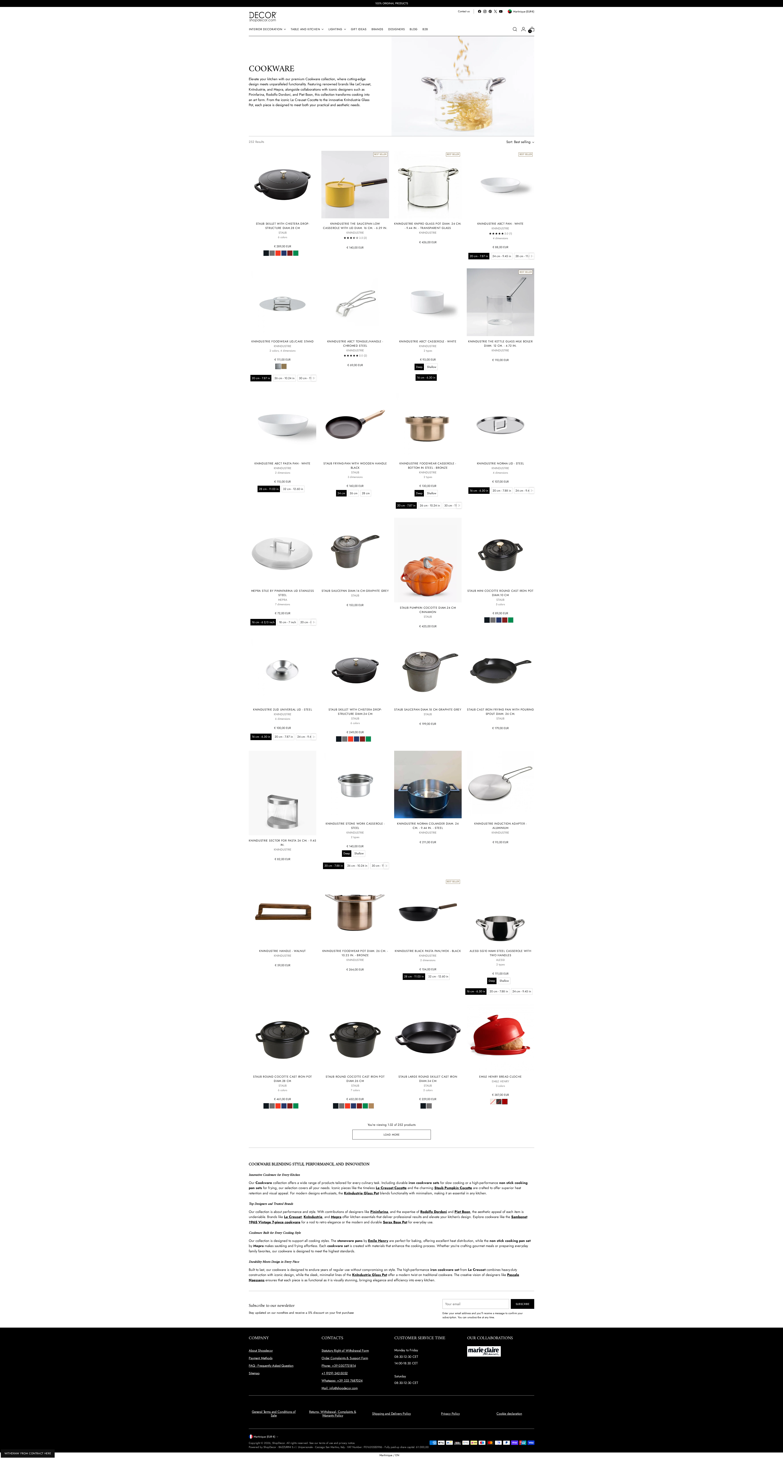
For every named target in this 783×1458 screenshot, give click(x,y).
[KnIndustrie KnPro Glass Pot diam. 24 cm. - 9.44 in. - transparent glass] (428, 184)
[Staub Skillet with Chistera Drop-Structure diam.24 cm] (355, 670)
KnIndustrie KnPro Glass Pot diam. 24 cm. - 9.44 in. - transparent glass (427, 226)
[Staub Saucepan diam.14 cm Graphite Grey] (355, 551)
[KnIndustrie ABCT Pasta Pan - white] (282, 424)
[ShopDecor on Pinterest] (490, 11)
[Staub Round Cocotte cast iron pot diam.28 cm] (282, 1037)
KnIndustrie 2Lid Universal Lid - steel (282, 709)
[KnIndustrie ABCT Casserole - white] (428, 302)
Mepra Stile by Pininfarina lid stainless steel (282, 593)
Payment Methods (260, 1358)
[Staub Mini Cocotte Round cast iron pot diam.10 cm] (500, 551)
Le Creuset (293, 1216)
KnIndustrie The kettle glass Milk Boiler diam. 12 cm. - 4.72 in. (500, 343)
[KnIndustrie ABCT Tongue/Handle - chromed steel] (355, 302)
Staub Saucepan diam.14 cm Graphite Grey (355, 591)
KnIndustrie (313, 1216)
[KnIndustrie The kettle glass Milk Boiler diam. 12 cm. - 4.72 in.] (500, 302)
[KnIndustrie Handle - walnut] (282, 912)
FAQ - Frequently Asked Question (271, 1365)
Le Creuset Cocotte (391, 1187)
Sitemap (254, 1373)
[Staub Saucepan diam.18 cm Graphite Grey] (428, 670)
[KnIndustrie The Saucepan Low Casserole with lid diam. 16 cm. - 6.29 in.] (355, 184)
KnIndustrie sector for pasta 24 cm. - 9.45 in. (282, 842)
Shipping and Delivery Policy (391, 1413)
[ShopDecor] (263, 16)
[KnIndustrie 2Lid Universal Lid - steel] (282, 670)
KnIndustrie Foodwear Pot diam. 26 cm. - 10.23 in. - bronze (355, 953)
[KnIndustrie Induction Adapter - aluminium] (500, 784)
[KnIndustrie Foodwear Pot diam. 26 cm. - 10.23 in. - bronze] (355, 912)
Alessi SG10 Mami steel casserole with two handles (500, 953)
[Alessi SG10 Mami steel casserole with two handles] (500, 912)
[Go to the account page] (523, 29)
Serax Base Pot (395, 1222)
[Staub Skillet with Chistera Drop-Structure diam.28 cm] (282, 184)
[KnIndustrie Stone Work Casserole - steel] (355, 784)
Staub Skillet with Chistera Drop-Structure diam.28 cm (282, 226)
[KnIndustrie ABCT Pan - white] (500, 184)
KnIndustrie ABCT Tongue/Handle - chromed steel (355, 343)
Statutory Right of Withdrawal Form (345, 1350)
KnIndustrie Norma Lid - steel (500, 463)
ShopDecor (278, 1443)
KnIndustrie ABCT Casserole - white (428, 341)
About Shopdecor (261, 1350)
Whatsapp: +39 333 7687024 (342, 1380)
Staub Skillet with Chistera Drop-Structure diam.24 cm (355, 711)
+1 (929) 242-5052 (335, 1373)
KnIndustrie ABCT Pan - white (500, 224)
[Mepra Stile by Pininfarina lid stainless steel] (282, 551)
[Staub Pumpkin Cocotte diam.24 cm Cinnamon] (428, 560)
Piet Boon (462, 1211)
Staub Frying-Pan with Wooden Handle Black (355, 465)
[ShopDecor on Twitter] (495, 11)
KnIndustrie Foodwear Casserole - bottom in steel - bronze (427, 465)
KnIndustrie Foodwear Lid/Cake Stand (282, 341)
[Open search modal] (515, 29)
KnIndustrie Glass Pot (361, 1193)
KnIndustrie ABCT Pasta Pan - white (282, 463)
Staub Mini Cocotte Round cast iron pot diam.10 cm (500, 593)
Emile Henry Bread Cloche (500, 1077)
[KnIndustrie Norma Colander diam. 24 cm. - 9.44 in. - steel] (428, 784)
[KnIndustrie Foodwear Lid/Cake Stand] (282, 302)
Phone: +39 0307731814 (339, 1365)
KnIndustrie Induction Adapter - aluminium (500, 826)
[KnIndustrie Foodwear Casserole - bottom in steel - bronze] (428, 424)
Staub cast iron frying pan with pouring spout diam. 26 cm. (500, 711)
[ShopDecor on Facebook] (479, 11)
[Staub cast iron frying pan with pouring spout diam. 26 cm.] (500, 670)
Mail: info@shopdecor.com (340, 1388)
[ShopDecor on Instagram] (485, 11)
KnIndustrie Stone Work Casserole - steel (355, 826)
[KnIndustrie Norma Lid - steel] (500, 424)
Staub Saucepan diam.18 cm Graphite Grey (427, 709)
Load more (392, 1135)
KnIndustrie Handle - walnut (282, 951)
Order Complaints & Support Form (345, 1358)
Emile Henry (378, 1240)
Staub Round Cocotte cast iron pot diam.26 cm (355, 1079)
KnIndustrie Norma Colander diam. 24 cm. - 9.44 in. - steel (428, 826)
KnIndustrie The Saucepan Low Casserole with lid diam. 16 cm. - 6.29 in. (355, 226)
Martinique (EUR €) (264, 1437)
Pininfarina (379, 1211)
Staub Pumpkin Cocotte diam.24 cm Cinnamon (428, 610)
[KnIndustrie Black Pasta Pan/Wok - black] (428, 912)
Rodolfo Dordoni (433, 1211)
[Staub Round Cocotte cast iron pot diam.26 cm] (355, 1037)
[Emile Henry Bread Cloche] (500, 1037)
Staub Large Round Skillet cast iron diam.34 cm (427, 1079)
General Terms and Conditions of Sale (274, 1413)
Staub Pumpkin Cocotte (453, 1187)
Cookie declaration (509, 1413)
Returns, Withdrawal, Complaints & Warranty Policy (332, 1413)
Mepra (336, 1216)
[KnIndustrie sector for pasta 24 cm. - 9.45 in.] (282, 793)
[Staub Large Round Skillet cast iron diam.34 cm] (428, 1037)
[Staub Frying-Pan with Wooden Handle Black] (355, 424)
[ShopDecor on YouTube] (501, 11)
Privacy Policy (450, 1413)
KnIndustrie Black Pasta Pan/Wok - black (428, 951)
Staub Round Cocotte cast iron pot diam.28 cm (282, 1079)
